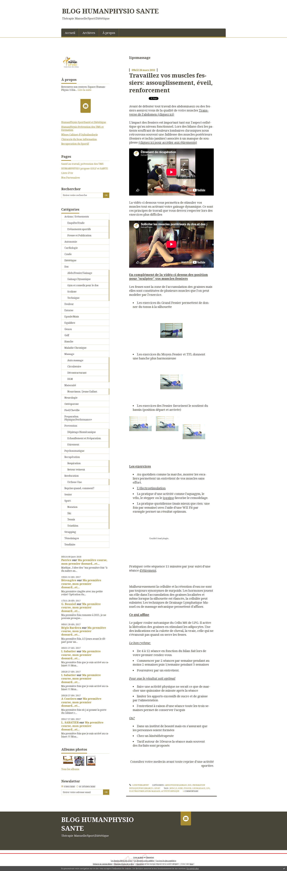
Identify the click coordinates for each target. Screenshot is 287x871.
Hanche (68, 341)
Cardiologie (71, 247)
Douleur (69, 304)
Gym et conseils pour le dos (82, 285)
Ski (69, 513)
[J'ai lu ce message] (284, 868)
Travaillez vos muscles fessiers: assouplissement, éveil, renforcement (171, 82)
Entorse (68, 310)
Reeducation (71, 475)
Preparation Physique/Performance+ (78, 418)
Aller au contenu (10, 2)
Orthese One (74, 482)
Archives (89, 33)
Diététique (70, 260)
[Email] (85, 106)
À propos (109, 33)
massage (155, 791)
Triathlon (72, 525)
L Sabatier (68, 651)
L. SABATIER (70, 722)
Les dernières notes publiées (144, 861)
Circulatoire (74, 366)
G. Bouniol (68, 604)
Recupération (72, 457)
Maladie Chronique (75, 347)
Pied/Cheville (72, 410)
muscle (173, 788)
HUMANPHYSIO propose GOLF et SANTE (84, 168)
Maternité (70, 385)
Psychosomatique (74, 450)
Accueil (70, 33)
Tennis (71, 519)
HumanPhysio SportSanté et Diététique (83, 122)
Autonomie (70, 241)
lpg (208, 788)
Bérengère (68, 580)
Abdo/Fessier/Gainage (79, 273)
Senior (68, 494)
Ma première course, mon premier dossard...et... (84, 561)
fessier (187, 788)
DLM (70, 379)
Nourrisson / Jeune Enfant (82, 391)
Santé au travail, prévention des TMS (82, 164)
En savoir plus (193, 868)
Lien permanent (140, 785)
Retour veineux (76, 469)
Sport (67, 500)
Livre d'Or (67, 173)
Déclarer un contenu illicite (102, 864)
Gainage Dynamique (79, 279)
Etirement (73, 444)
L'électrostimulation (151, 488)
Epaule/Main (71, 316)
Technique (73, 297)
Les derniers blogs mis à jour (121, 861)
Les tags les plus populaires (166, 861)
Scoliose (72, 291)
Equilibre (69, 322)
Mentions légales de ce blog (124, 864)
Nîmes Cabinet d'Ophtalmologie (79, 134)
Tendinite (69, 544)
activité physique (170, 791)
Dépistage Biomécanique (81, 432)
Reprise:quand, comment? (79, 488)
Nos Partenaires (70, 177)
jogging (168, 498)
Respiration (74, 463)
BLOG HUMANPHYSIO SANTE (110, 10)
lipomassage (198, 788)
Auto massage (75, 360)
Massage (69, 354)
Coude (68, 254)
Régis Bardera (71, 627)
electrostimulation (140, 791)
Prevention (70, 425)
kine (180, 788)
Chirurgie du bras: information (79, 139)
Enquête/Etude (75, 223)
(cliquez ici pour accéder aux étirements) (168, 142)
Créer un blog (138, 857)
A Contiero (69, 698)
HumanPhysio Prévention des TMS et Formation (82, 128)
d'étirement (148, 570)
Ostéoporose (71, 404)
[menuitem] (70, 33)
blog (191, 864)
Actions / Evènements (76, 216)
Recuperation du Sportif (75, 143)
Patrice (66, 560)
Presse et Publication (79, 235)
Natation (72, 507)
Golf (66, 335)
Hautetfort (150, 857)
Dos (66, 266)
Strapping (70, 532)
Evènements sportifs (79, 229)
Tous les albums (70, 769)
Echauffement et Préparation (84, 438)
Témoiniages (71, 538)
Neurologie (70, 397)
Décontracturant (76, 372)
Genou (68, 329)
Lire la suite (84, 90)
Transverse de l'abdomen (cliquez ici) (168, 112)
